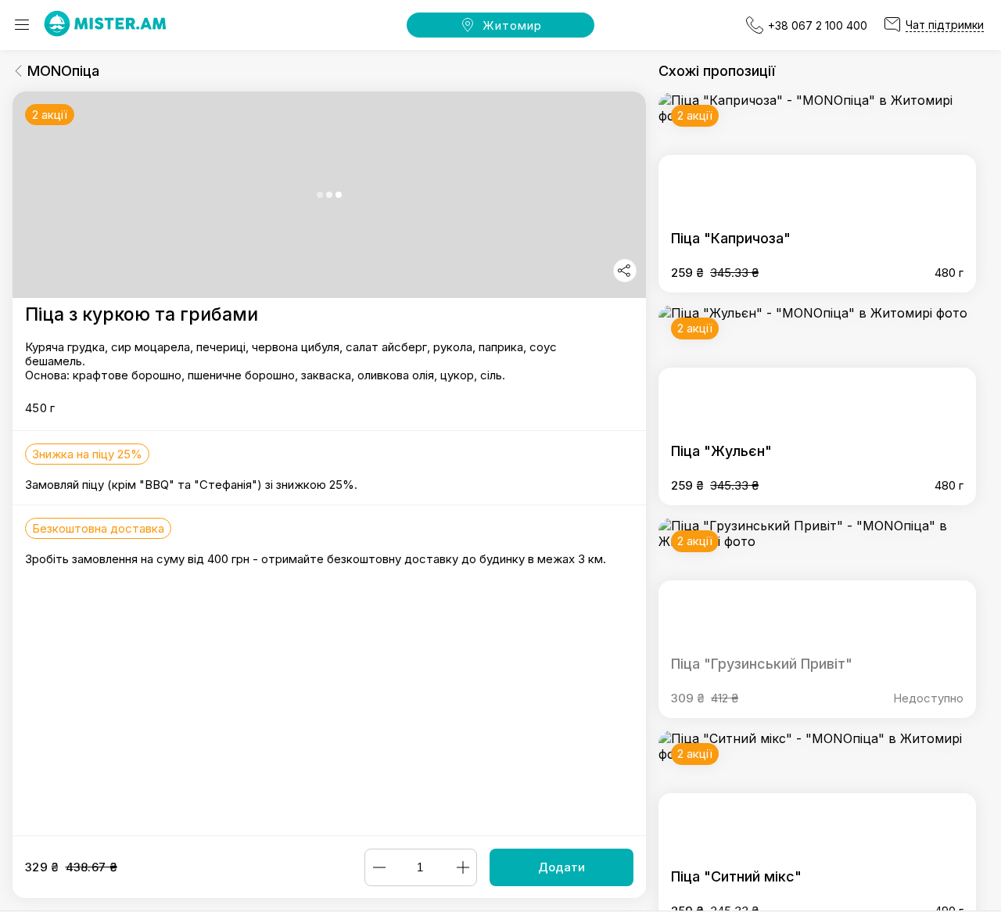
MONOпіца (63, 71)
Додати (561, 867)
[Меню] (22, 25)
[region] (329, 463)
